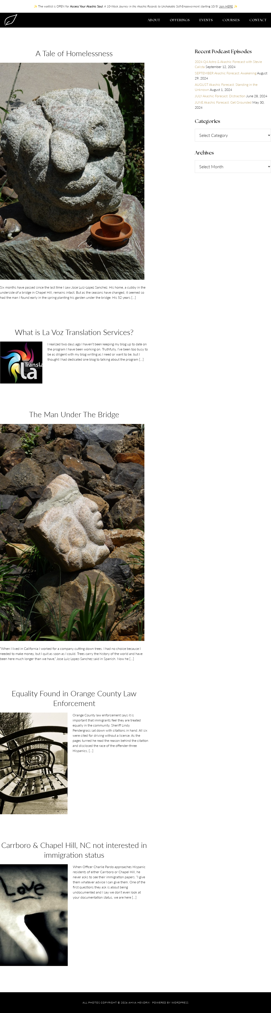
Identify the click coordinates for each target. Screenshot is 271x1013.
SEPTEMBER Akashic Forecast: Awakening (225, 73)
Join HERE (226, 6)
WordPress (179, 1002)
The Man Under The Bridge (74, 414)
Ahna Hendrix (38, 20)
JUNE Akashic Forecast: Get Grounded (223, 102)
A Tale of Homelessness (74, 53)
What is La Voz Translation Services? (74, 332)
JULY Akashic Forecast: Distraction (220, 96)
